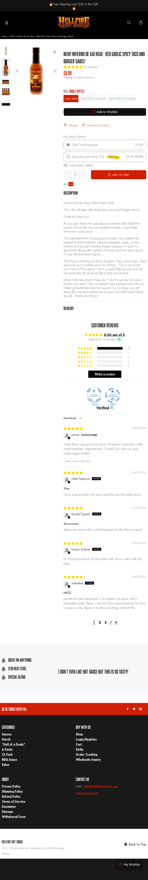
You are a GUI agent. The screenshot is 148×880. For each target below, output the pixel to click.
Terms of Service (13, 801)
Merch (6, 739)
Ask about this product (98, 125)
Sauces (7, 734)
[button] (74, 67)
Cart (79, 744)
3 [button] (105, 622)
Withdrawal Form (13, 817)
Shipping (68, 77)
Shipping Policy (12, 791)
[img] (73, 428)
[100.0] (94, 395)
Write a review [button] (105, 374)
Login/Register (86, 739)
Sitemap (7, 811)
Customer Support (87, 793)
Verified (102, 408)
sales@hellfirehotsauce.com (100, 786)
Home (4, 36)
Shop (79, 734)
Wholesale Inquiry (88, 759)
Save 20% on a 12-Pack (122, 99)
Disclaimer (9, 806)
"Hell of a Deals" (13, 744)
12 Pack (7, 754)
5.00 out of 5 (114, 335)
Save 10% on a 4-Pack (93, 99)
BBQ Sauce (9, 759)
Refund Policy (11, 796)
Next (54, 70)
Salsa (5, 764)
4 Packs (7, 749)
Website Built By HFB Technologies (47, 848)
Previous (17, 70)
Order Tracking (86, 754)
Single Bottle (70, 99)
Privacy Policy (11, 786)
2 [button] (100, 622)
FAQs (79, 749)
